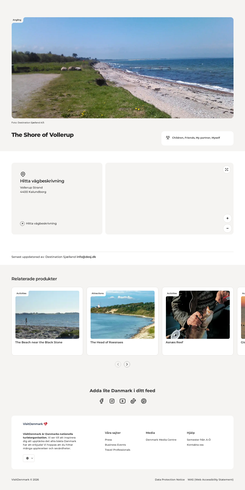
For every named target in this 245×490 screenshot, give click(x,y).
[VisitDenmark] (35, 424)
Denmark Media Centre (161, 439)
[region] (169, 198)
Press (108, 439)
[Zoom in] (227, 218)
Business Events (115, 444)
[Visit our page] (112, 401)
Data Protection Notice (170, 479)
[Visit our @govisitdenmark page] (133, 401)
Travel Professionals (117, 449)
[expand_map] (227, 169)
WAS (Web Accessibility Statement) (211, 479)
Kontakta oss (195, 444)
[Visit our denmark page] (101, 401)
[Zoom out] (227, 228)
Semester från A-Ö (199, 439)
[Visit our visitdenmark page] (122, 401)
